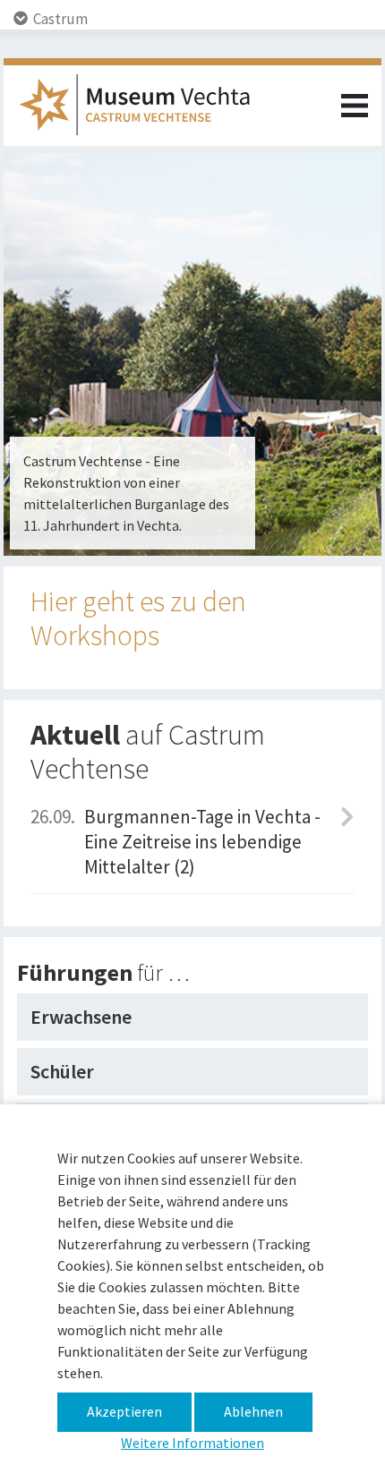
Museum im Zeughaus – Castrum (142, 110)
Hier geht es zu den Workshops (138, 618)
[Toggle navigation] (354, 105)
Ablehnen (253, 1411)
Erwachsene (81, 1016)
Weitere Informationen (192, 1443)
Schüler (62, 1071)
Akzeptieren (124, 1411)
